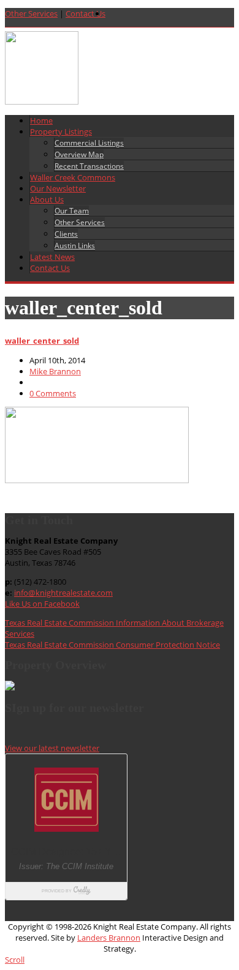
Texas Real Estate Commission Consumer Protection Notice (112, 644)
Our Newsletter (58, 188)
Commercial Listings (89, 143)
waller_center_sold (42, 340)
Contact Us (85, 13)
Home (41, 120)
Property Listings (61, 131)
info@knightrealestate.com (63, 592)
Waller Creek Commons (72, 177)
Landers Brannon (108, 937)
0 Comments (52, 393)
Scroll (15, 959)
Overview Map (79, 154)
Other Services (31, 13)
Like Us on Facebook (42, 603)
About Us (47, 199)
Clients (66, 234)
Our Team (72, 210)
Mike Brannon (55, 371)
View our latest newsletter (52, 747)
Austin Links (75, 245)
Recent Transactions (89, 166)
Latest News (52, 256)
